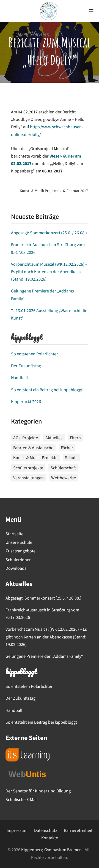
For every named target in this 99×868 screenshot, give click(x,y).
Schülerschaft (63, 467)
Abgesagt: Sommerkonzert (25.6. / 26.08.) (49, 232)
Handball (19, 377)
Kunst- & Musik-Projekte (39, 190)
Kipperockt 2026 (26, 401)
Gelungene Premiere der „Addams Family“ (44, 656)
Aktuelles (53, 437)
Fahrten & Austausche (33, 447)
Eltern (75, 437)
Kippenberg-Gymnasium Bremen (51, 849)
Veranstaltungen (28, 477)
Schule (71, 457)
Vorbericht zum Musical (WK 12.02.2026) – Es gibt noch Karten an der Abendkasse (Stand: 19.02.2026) (49, 271)
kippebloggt (26, 337)
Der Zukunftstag (26, 365)
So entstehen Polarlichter (34, 353)
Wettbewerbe (63, 477)
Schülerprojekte (28, 467)
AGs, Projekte (25, 437)
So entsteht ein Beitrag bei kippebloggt (46, 389)
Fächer (67, 447)
